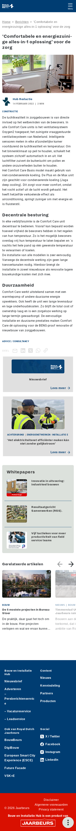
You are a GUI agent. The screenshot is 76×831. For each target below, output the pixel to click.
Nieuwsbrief (13, 681)
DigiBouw (11, 747)
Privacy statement (51, 809)
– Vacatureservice (17, 711)
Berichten (22, 21)
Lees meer (58, 388)
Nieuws (45, 677)
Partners (46, 693)
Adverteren (12, 689)
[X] (31, 350)
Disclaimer (51, 799)
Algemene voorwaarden (51, 804)
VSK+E (9, 775)
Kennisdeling (50, 685)
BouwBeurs (13, 740)
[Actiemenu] (68, 822)
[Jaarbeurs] (38, 823)
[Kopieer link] (46, 350)
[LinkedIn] (24, 350)
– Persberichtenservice (19, 698)
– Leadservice (14, 719)
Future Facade (15, 768)
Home (6, 21)
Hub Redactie (22, 99)
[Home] (8, 6)
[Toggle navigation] (70, 6)
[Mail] (15, 350)
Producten (48, 701)
